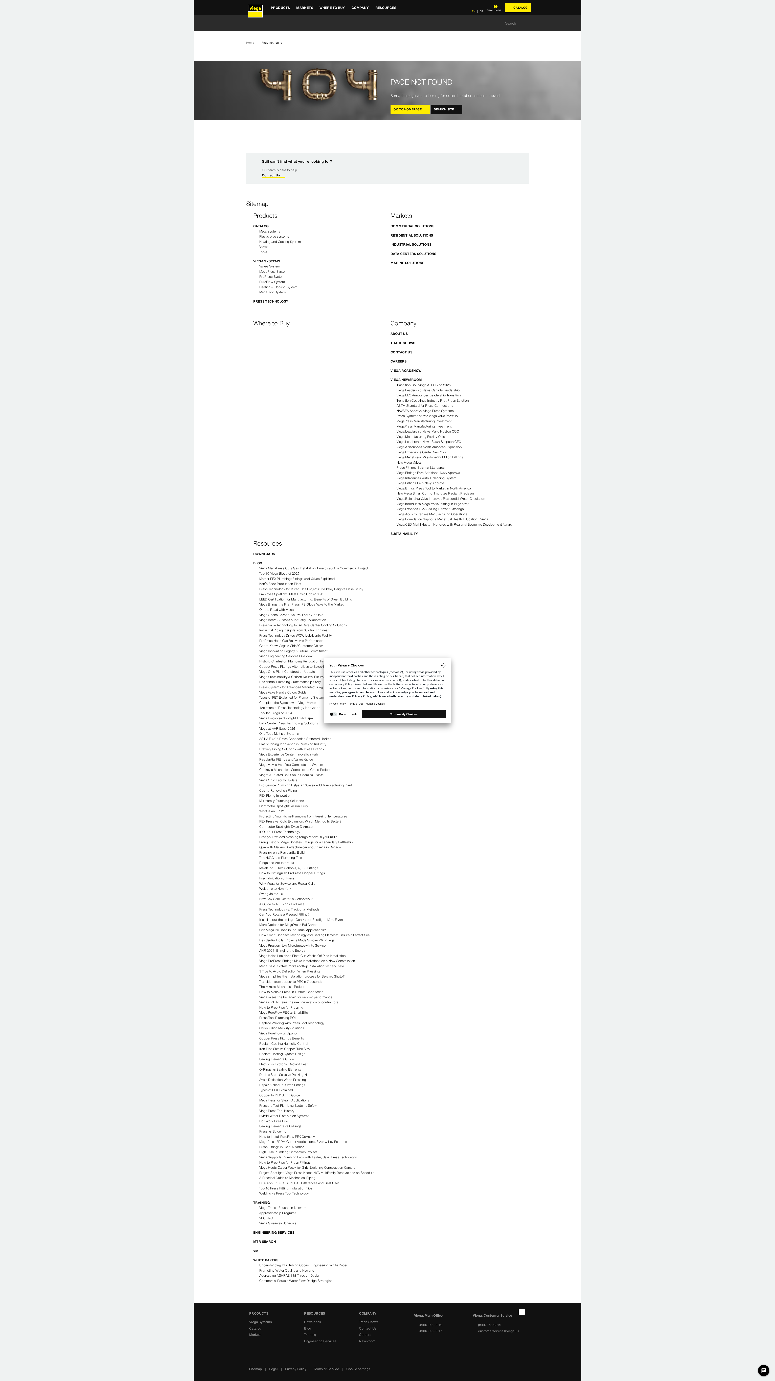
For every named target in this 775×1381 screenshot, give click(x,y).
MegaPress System (273, 271)
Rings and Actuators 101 (277, 863)
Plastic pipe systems (274, 236)
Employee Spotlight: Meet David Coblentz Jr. (291, 594)
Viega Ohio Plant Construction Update (287, 672)
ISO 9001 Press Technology (279, 832)
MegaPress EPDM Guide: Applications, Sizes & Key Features (303, 1142)
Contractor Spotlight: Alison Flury (283, 806)
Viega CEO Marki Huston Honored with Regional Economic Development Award (454, 524)
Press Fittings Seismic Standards (421, 467)
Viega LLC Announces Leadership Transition (429, 395)
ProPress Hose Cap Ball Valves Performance (291, 641)
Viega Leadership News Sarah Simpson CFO (429, 442)
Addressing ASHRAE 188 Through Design (289, 1275)
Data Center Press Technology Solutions (288, 723)
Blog (257, 563)
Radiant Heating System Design (282, 1054)
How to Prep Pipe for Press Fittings (285, 1162)
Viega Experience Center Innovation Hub (288, 754)
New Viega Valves (409, 462)
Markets (255, 1335)
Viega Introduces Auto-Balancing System (426, 478)
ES (481, 11)
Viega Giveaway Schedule (277, 1223)
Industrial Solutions (411, 244)
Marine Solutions (407, 263)
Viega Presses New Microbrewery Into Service (292, 945)
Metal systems (269, 231)
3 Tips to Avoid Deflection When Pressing (289, 971)
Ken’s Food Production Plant (280, 584)
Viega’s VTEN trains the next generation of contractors (298, 1002)
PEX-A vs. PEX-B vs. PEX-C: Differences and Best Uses (299, 1183)
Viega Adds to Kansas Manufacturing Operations (432, 514)
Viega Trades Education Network (282, 1208)
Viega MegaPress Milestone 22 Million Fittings (430, 457)
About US (399, 334)
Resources (314, 1313)
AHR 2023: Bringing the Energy (282, 950)
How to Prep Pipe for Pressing (281, 1007)
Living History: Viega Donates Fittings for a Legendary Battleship (306, 842)
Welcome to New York (275, 888)
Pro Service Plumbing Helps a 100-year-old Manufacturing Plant (305, 785)
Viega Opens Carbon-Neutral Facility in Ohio (291, 615)
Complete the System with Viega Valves (287, 703)
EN (473, 11)
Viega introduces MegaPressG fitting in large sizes (433, 504)
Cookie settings (358, 1369)
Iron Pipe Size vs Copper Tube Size (284, 1049)
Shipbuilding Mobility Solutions (281, 1028)
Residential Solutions (412, 235)
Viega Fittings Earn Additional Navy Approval (429, 473)
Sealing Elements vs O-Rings (280, 1126)
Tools (263, 252)
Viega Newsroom (406, 380)
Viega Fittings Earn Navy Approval (421, 483)
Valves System (269, 266)
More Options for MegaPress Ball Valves (288, 925)
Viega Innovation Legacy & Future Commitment (293, 651)
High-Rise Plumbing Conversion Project (288, 1152)
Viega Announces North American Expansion (429, 447)
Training (261, 1203)
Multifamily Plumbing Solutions (281, 801)
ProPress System (271, 277)
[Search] (526, 23)
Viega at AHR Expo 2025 (277, 728)
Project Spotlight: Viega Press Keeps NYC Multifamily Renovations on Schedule (316, 1173)
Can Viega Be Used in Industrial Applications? (292, 930)
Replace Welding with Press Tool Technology (291, 1023)
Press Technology (270, 301)
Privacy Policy (296, 1369)
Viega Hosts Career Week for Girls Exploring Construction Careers (307, 1167)
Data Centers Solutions (413, 254)
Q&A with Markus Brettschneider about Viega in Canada (300, 847)
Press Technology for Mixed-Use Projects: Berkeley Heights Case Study (311, 589)
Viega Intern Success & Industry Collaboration (292, 620)
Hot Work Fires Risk (274, 1121)
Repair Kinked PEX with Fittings (282, 1085)
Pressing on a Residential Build (282, 852)
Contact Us (271, 175)
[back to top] (522, 1312)
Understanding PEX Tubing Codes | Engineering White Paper (303, 1265)
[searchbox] (384, 23)
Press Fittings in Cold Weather (281, 1147)
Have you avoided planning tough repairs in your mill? (298, 837)
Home (250, 42)
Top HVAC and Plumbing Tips (280, 858)
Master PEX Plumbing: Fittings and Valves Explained (297, 579)
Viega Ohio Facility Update (278, 780)
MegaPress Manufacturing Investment (424, 421)
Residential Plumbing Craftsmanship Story (290, 682)
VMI (256, 1251)
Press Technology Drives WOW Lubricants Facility (295, 635)
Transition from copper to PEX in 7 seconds (290, 982)
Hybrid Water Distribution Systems (284, 1116)
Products (258, 1313)
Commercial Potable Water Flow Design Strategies (295, 1281)
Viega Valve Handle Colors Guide (282, 692)
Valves (263, 247)
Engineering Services (273, 1232)
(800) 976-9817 (430, 1331)
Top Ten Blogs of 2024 (275, 713)
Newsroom (367, 1341)
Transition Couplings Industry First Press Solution (433, 400)
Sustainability (404, 534)
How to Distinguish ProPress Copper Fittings (292, 873)
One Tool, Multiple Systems (279, 733)
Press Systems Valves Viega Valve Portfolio (427, 416)
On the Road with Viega (276, 610)
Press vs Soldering (272, 1131)
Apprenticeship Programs (277, 1213)
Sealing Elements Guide (276, 1059)
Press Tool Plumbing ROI (277, 1018)
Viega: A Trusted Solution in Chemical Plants (291, 775)
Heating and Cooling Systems (281, 242)
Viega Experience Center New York (422, 452)
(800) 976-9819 (430, 1325)
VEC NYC (266, 1218)
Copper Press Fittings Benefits (281, 1038)
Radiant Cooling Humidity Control (283, 1044)
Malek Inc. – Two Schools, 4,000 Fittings (288, 868)
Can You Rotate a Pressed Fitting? (284, 914)
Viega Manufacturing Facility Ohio (421, 437)
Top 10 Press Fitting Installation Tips (285, 1188)
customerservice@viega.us (498, 1331)
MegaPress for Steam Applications (284, 1100)
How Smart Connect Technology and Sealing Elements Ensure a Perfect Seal (314, 935)
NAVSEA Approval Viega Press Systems (425, 411)
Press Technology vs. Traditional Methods (289, 909)
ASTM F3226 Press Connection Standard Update (295, 739)
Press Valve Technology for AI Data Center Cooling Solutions (303, 625)
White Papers (266, 1260)
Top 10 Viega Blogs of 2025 (279, 573)
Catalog (261, 226)
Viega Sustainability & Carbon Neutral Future (291, 677)
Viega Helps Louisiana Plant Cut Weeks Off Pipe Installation (302, 956)
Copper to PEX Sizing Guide (279, 1095)
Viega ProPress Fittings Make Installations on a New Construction (307, 961)
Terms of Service (326, 1369)
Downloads (264, 554)
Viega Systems (266, 261)
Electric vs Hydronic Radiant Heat (283, 1064)
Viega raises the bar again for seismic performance (295, 997)
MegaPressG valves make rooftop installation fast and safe (301, 966)
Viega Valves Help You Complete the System (291, 765)
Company (367, 1313)
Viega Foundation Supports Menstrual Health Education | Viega (442, 519)
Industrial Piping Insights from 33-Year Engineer (294, 630)
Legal (273, 1369)
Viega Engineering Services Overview (285, 656)
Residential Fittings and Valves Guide (286, 759)
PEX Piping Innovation (275, 795)
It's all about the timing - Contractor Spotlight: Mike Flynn (301, 920)
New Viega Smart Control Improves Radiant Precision (435, 493)
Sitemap (255, 1369)
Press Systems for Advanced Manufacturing (291, 687)
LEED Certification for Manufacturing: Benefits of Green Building (305, 599)
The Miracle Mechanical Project (281, 987)
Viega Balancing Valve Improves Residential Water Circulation (441, 499)
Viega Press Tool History (276, 1111)
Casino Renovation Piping (278, 790)
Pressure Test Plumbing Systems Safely (288, 1105)
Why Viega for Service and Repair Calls (287, 883)
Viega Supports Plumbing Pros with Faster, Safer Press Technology (308, 1157)
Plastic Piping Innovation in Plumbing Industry (292, 744)
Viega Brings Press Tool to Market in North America (434, 488)
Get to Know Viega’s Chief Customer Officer (291, 646)
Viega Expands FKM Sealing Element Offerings (430, 509)
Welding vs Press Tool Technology (284, 1193)
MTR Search (264, 1242)
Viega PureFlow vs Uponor (278, 1033)
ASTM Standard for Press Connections (425, 405)
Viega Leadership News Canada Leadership (428, 390)
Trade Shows (403, 343)
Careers (399, 361)
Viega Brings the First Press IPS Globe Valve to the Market (301, 604)
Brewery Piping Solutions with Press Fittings (291, 749)
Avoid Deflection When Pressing (282, 1080)
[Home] (255, 7)
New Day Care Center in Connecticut (286, 899)
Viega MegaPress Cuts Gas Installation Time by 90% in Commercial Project (313, 568)
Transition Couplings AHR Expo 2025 (424, 385)
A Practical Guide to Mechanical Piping (287, 1178)
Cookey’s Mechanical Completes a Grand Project (294, 770)
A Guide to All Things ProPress (281, 904)
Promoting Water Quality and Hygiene (286, 1270)
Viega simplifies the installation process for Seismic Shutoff (302, 976)
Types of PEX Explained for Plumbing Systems (292, 697)
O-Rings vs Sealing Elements (280, 1069)
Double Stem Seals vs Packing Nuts (285, 1075)
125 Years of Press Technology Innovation (289, 708)
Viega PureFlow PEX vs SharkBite (283, 1012)
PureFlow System (272, 282)
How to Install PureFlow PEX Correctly (287, 1137)
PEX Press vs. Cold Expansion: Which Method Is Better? (300, 821)
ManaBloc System (272, 292)
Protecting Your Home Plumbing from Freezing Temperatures (303, 816)
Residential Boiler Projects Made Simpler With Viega (296, 940)
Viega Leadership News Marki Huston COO (428, 431)
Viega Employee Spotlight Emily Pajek (286, 718)
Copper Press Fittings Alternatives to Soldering (293, 666)
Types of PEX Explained (276, 1090)
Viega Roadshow (406, 371)
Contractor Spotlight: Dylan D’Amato (286, 827)
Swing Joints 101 (272, 894)
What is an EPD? (271, 811)
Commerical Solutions (412, 226)
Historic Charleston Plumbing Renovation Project (295, 661)
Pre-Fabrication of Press (277, 878)
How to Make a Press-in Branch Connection (291, 992)
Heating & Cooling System (278, 287)
